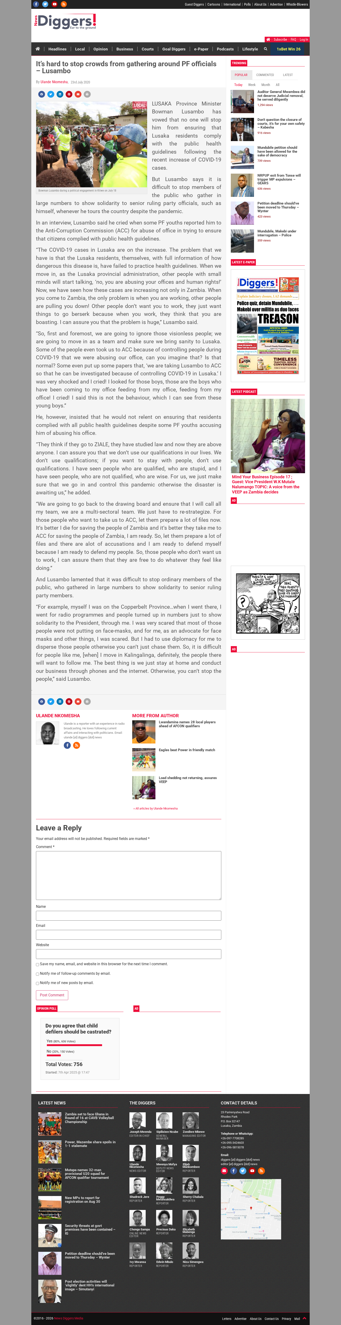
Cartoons (213, 4)
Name (41, 907)
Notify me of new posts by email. (67, 983)
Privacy (286, 1319)
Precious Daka (166, 1229)
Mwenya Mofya (166, 1164)
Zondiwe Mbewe (194, 1131)
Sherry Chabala (193, 1197)
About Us (260, 4)
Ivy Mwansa (138, 1262)
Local (80, 49)
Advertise (276, 4)
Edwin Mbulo (164, 1262)
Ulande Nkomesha (54, 82)
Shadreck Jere (139, 1197)
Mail (297, 1319)
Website (42, 945)
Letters (226, 1319)
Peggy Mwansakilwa (165, 1198)
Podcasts (225, 49)
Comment (45, 847)
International (232, 4)
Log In (304, 39)
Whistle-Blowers (297, 4)
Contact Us (272, 1319)
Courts (148, 49)
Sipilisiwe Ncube (167, 1131)
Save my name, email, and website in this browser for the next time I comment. (104, 964)
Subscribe (280, 39)
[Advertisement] (220, 23)
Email (40, 926)
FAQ (293, 39)
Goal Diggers (174, 49)
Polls (247, 4)
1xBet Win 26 (289, 49)
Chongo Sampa (140, 1229)
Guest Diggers (194, 4)
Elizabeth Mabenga (189, 1231)
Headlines (57, 49)
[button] (41, 94)
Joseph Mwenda (140, 1131)
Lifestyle (250, 49)
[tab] (241, 75)
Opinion (100, 49)
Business (124, 49)
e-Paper (201, 49)
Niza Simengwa (193, 1262)
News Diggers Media (68, 1318)
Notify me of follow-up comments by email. (75, 974)
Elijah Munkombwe (191, 1166)
